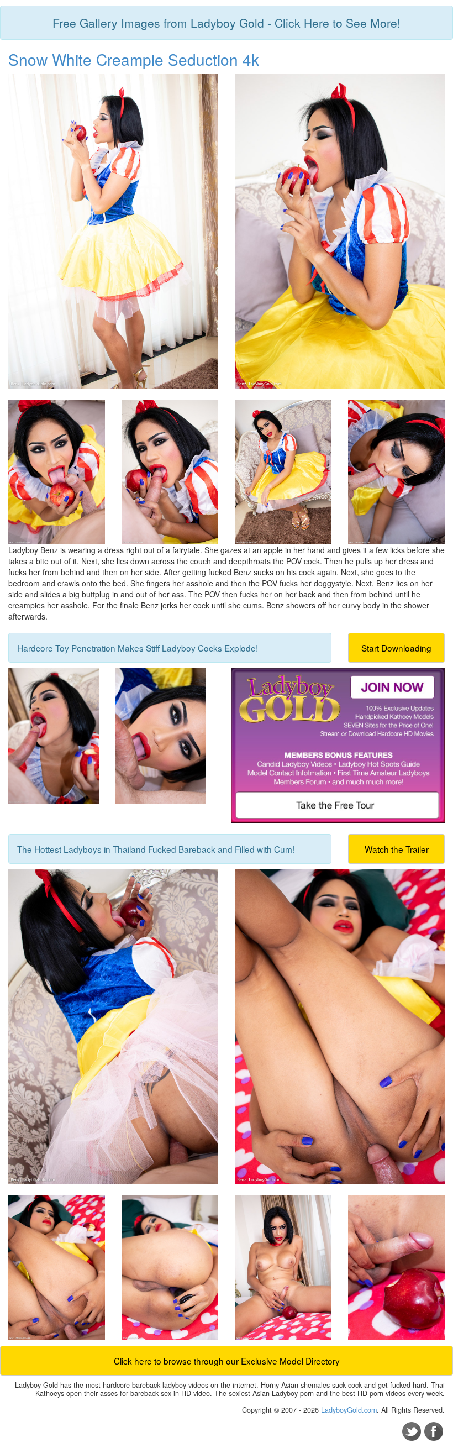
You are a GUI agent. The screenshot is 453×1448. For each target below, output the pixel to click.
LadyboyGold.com (349, 1410)
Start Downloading (396, 648)
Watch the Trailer (397, 849)
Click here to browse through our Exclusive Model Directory (227, 1361)
